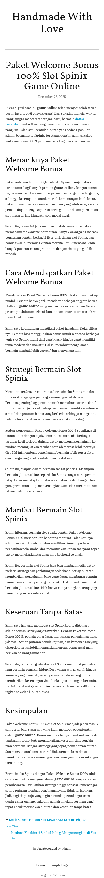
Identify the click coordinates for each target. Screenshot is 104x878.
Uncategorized (47, 848)
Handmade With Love (52, 23)
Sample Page (59, 865)
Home (40, 865)
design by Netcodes (52, 875)
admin (66, 848)
